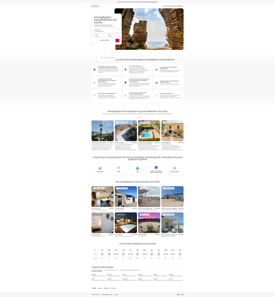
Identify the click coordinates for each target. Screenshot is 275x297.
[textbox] (100, 36)
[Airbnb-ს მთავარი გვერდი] (95, 6)
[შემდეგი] (140, 117)
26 (101, 57)
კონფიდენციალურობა (107, 294)
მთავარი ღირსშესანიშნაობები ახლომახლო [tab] (130, 270)
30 (113, 57)
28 (107, 57)
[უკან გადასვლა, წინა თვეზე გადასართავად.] (96, 40)
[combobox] (106, 31)
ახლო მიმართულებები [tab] (97, 270)
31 (96, 60)
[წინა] (135, 117)
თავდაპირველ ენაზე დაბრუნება (149, 2)
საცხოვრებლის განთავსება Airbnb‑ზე (172, 6)
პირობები (116, 294)
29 (110, 57)
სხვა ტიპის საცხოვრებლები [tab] (111, 270)
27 (104, 57)
